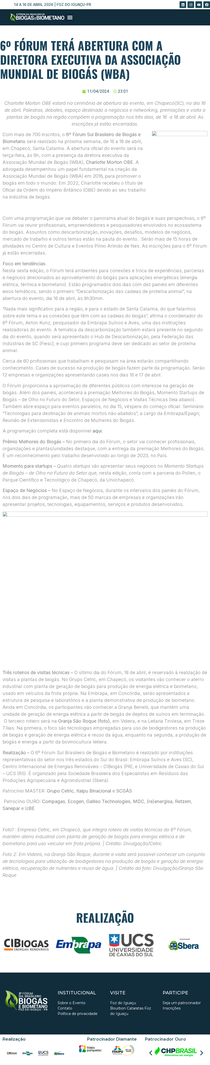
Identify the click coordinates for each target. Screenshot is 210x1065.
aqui (97, 430)
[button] (70, 17)
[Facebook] (206, 4)
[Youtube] (198, 4)
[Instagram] (190, 4)
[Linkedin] (183, 4)
